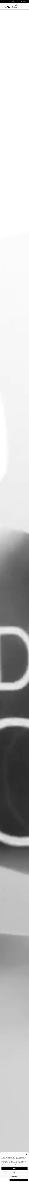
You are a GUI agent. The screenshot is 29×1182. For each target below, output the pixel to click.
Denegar (14, 1172)
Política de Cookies (8, 1179)
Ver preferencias (14, 1176)
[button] (27, 1154)
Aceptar (14, 1168)
